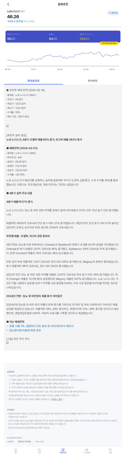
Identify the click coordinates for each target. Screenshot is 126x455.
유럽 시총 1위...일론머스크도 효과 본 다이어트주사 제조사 (41, 326)
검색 (39, 452)
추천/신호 (63, 452)
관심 (110, 452)
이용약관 (10, 441)
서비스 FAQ (39, 441)
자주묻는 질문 (56, 399)
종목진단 (114, 13)
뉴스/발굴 (86, 452)
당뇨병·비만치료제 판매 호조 (25, 330)
